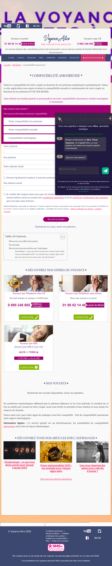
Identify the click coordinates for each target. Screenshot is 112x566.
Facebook (27, 25)
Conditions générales (54, 531)
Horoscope (51, 58)
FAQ (47, 541)
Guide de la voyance (60, 541)
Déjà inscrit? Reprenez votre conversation (83, 134)
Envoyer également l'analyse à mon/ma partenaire (31, 177)
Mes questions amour (93, 58)
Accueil (11, 58)
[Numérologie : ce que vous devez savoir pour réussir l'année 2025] (20, 450)
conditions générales (53, 197)
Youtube (7, 25)
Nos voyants (14, 244)
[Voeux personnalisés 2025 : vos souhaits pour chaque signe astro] (56, 451)
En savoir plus (83, 191)
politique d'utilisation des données (82, 209)
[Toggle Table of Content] (61, 236)
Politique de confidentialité (56, 538)
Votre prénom (11, 146)
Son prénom (10, 157)
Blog (36, 25)
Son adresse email (13, 183)
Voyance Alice (56, 38)
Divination (62, 58)
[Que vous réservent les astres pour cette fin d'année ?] (92, 451)
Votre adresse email (14, 166)
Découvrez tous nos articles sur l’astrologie (28, 248)
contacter (26, 317)
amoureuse (9, 426)
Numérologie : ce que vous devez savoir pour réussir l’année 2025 (39, 251)
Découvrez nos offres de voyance (23, 241)
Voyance (20, 58)
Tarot (41, 58)
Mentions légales (52, 534)
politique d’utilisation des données (90, 197)
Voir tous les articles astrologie (56, 479)
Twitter (18, 25)
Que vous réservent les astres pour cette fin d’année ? (35, 257)
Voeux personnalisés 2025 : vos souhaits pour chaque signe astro (39, 254)
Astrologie (31, 58)
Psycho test (74, 58)
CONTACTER (26, 367)
